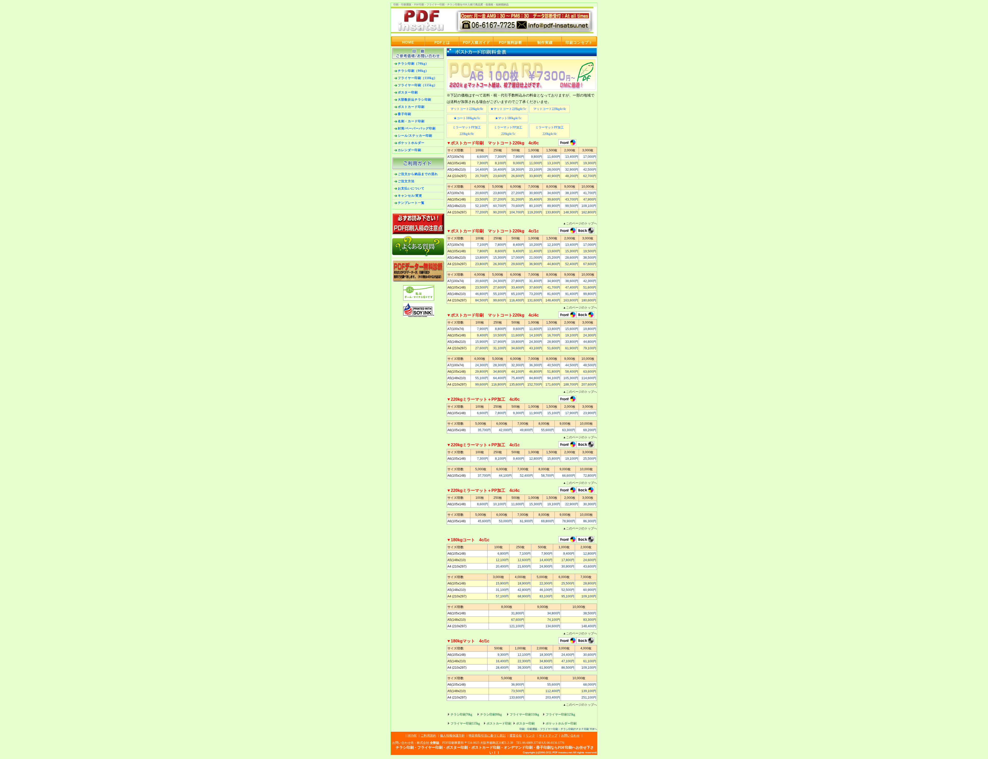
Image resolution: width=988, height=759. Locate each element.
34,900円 (553, 281)
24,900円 (546, 566)
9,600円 (518, 329)
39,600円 (553, 199)
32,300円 (517, 365)
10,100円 (499, 504)
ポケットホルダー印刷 (561, 723)
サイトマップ (548, 735)
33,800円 (535, 176)
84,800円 (535, 378)
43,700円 (571, 199)
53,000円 (505, 521)
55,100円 (499, 294)
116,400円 (516, 300)
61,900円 (571, 348)
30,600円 (589, 655)
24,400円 (567, 655)
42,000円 (505, 430)
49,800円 (526, 430)
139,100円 (588, 691)
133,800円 (552, 212)
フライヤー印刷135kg (465, 723)
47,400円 (571, 287)
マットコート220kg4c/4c (549, 109)
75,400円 (517, 378)
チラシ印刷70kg (461, 714)
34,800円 (499, 371)
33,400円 (517, 287)
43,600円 (589, 566)
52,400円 (571, 264)
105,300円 (570, 378)
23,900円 (589, 413)
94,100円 (553, 378)
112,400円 (552, 691)
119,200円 (534, 212)
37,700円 (484, 475)
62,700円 (589, 176)
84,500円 (481, 300)
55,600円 (547, 430)
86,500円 (567, 667)
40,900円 (553, 176)
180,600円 (588, 300)
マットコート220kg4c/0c (467, 109)
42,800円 (524, 590)
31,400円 (535, 281)
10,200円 (535, 245)
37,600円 (535, 287)
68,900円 (524, 596)
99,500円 (571, 206)
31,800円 (517, 613)
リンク (530, 735)
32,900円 (571, 169)
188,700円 (570, 384)
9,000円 (518, 163)
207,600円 (588, 384)
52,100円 (481, 206)
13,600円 (553, 251)
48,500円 (589, 365)
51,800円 (553, 371)
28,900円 (553, 342)
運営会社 (515, 735)
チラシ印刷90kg (491, 714)
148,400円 (552, 300)
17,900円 (499, 342)
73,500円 (517, 691)
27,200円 (517, 193)
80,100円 (535, 206)
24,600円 (589, 560)
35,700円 (484, 430)
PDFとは (442, 42)
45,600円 (484, 521)
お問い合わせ (570, 735)
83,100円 (546, 596)
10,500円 (499, 335)
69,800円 (547, 521)
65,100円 (517, 294)
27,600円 (499, 287)
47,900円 (589, 199)
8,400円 (518, 245)
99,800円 (589, 294)
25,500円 (589, 458)
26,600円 (517, 176)
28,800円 (589, 583)
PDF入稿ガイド (476, 42)
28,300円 (499, 365)
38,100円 (571, 193)
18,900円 (524, 583)
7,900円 (518, 157)
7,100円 (482, 245)
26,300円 (499, 264)
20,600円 (481, 193)
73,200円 (535, 294)
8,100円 (500, 163)
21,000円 (535, 257)
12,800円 (535, 458)
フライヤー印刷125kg (560, 714)
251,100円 (588, 697)
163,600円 (570, 300)
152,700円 (534, 384)
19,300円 (589, 163)
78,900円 (568, 521)
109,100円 (588, 206)
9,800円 (536, 157)
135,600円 (516, 384)
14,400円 (481, 169)
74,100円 (553, 620)
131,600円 (534, 300)
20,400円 (502, 566)
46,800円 (481, 294)
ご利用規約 (428, 735)
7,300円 (500, 157)
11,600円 (553, 157)
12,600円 (524, 560)
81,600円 (553, 294)
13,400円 (571, 157)
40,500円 (553, 365)
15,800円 (553, 458)
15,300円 (571, 163)
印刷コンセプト (579, 42)
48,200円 (571, 176)
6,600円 (482, 157)
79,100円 (589, 348)
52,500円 (567, 590)
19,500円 (589, 251)
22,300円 (546, 583)
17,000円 (589, 157)
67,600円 (589, 264)
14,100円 (535, 335)
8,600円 (500, 251)
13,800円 (481, 257)
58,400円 (571, 371)
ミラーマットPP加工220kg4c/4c (549, 131)
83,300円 (589, 620)
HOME (408, 42)
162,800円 (588, 212)
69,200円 (589, 430)
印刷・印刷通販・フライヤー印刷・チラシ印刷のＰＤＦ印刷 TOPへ (558, 729)
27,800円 (517, 281)
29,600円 (517, 264)
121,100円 (516, 626)
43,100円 (535, 348)
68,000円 (589, 684)
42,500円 (589, 169)
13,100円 (553, 163)
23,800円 (499, 193)
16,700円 (553, 335)
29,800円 (481, 371)
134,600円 (552, 626)
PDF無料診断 (510, 42)
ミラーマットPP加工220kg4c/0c (467, 131)
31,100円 (499, 348)
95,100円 (567, 596)
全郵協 (434, 743)
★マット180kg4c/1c (508, 118)
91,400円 (571, 294)
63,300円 (568, 430)
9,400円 (518, 251)
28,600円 (571, 257)
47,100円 (567, 661)
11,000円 (535, 163)
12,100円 (553, 245)
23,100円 (535, 169)
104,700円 (516, 212)
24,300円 (499, 281)
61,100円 (589, 661)
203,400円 (552, 697)
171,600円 (552, 384)
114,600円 (588, 378)
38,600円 (571, 281)
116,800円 (498, 384)
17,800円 (567, 560)
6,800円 (503, 553)
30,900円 (535, 193)
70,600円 (517, 206)
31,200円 (517, 199)
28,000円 (553, 169)
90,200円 (499, 212)
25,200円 (553, 257)
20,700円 (481, 176)
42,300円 (589, 281)
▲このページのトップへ (580, 223)
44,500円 (571, 365)
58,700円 (547, 475)
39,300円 (524, 667)
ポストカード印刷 (499, 723)
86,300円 (589, 521)
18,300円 (517, 169)
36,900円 (535, 264)
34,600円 (553, 193)
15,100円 (553, 413)
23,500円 (481, 199)
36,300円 (535, 365)
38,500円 (589, 257)
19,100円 (571, 335)
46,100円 (546, 590)
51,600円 (589, 287)
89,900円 (553, 206)
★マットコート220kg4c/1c (508, 109)
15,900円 (481, 342)
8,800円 (500, 329)
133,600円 (516, 697)
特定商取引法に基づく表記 (487, 735)
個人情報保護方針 (452, 735)
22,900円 (571, 504)
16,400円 (499, 169)
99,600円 (499, 300)
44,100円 (517, 371)
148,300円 (570, 212)
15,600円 (571, 329)
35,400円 (535, 199)
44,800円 (553, 264)
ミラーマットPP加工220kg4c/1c (508, 131)
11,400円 (535, 251)
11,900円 (535, 413)
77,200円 (481, 212)
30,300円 (589, 504)
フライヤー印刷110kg (524, 714)
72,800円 (589, 475)
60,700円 (499, 206)
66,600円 (568, 475)
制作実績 (545, 42)
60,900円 (589, 590)
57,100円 (502, 596)
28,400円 (502, 667)
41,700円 (589, 193)
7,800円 (500, 245)
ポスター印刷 (525, 723)
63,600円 (589, 371)
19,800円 (589, 329)
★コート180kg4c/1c (467, 118)
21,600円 (524, 566)
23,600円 (499, 176)
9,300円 (518, 413)
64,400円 (499, 378)
